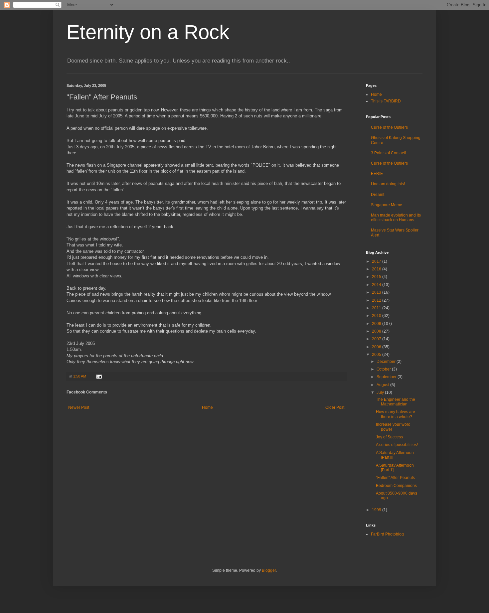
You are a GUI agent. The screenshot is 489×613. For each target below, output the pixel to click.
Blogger (269, 570)
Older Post (334, 407)
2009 (377, 323)
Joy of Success (389, 437)
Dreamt (377, 194)
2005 (377, 354)
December (387, 361)
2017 (377, 261)
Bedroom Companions (396, 485)
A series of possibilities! (397, 444)
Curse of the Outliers (389, 127)
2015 (377, 276)
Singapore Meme (386, 205)
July (381, 392)
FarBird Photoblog (387, 534)
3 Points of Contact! (388, 153)
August (383, 385)
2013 (377, 292)
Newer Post (78, 407)
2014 (377, 284)
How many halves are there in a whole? (395, 414)
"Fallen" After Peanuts (395, 477)
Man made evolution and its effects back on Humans (396, 217)
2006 (377, 347)
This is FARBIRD (386, 101)
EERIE (377, 173)
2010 (377, 315)
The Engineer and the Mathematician (395, 401)
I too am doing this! (388, 184)
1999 (377, 510)
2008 (377, 331)
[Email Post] (98, 376)
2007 (377, 339)
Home (207, 407)
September (387, 377)
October (384, 369)
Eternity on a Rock (148, 32)
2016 (377, 269)
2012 (377, 300)
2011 (377, 308)
